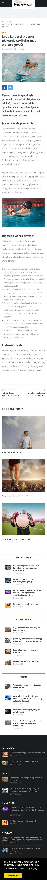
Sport (9, 22)
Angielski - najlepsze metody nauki (36, 394)
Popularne (23, 619)
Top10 (23, 676)
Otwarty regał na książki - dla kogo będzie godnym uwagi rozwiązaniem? (26, 568)
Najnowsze (23, 557)
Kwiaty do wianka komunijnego (27, 661)
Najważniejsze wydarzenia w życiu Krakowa (10, 395)
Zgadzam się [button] (13, 875)
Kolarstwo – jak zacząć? (12, 452)
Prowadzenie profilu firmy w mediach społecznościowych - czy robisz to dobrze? (27, 698)
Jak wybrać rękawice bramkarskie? (17, 539)
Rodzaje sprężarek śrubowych (26, 604)
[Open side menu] (3, 3)
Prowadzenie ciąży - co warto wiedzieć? (27, 752)
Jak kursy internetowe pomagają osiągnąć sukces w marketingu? (27, 640)
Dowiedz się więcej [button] (28, 868)
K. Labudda (8, 49)
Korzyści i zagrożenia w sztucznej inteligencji (23, 580)
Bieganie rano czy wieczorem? (15, 496)
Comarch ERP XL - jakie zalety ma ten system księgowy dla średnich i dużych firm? (27, 592)
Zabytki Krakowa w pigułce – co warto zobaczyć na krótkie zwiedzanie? (26, 723)
